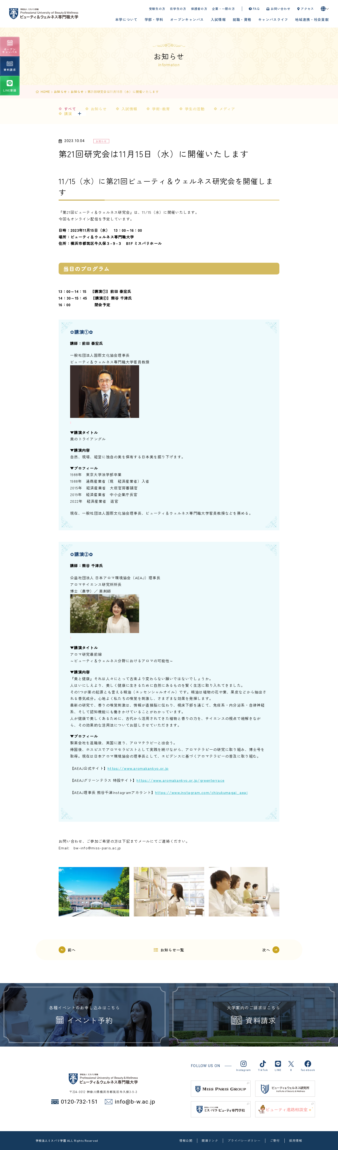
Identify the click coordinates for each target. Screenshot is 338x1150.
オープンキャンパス (187, 19)
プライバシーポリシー (244, 1141)
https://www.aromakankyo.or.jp (138, 768)
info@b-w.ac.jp (135, 1101)
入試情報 (218, 19)
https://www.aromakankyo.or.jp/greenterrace (180, 780)
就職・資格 (242, 19)
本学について (126, 19)
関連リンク (210, 1141)
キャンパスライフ (273, 19)
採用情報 (295, 1141)
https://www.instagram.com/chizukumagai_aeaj (201, 792)
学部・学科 (154, 19)
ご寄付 (275, 1141)
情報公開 (185, 1141)
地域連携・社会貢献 (312, 19)
